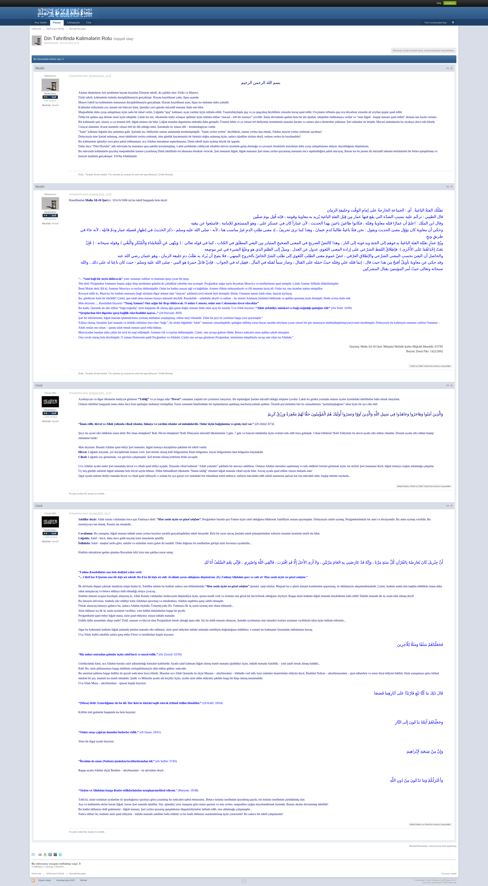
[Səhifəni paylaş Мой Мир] (55, 854)
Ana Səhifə (41, 22)
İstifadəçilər (73, 22)
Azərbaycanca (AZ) (65, 880)
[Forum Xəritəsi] (453, 23)
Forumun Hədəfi (448, 873)
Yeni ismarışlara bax (435, 22)
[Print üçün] (40, 854)
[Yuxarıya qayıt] (244, 881)
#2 (448, 186)
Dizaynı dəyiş (44, 880)
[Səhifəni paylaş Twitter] (60, 854)
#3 (448, 385)
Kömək (83, 880)
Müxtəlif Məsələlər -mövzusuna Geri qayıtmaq (432, 846)
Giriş (439, 3)
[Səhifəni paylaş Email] (33, 854)
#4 (448, 506)
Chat (88, 22)
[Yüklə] (45, 854)
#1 (448, 68)
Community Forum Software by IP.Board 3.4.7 (435, 880)
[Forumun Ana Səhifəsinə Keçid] (66, 12)
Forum (57, 22)
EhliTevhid (36, 873)
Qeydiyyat (450, 3)
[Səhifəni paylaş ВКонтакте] (50, 854)
